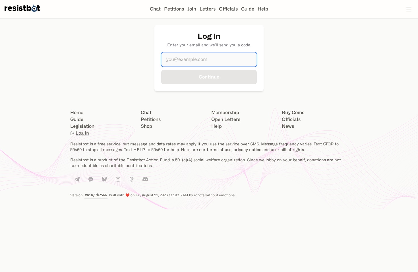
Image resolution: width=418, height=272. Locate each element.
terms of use (219, 149)
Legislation (82, 126)
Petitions (174, 9)
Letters (208, 9)
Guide (247, 9)
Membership (225, 112)
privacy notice (247, 149)
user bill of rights (287, 149)
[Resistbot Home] (22, 14)
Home (76, 112)
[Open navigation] (408, 9)
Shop (146, 126)
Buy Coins (293, 112)
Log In (82, 133)
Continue (209, 77)
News (288, 126)
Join (191, 9)
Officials (228, 9)
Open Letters (225, 119)
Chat (155, 9)
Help (263, 9)
